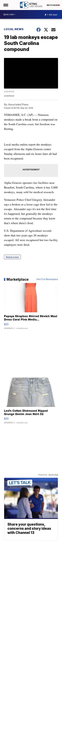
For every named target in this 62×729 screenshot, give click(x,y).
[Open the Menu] (5, 5)
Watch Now (52, 5)
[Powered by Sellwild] (53, 475)
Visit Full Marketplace (47, 279)
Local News (14, 29)
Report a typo (12, 257)
